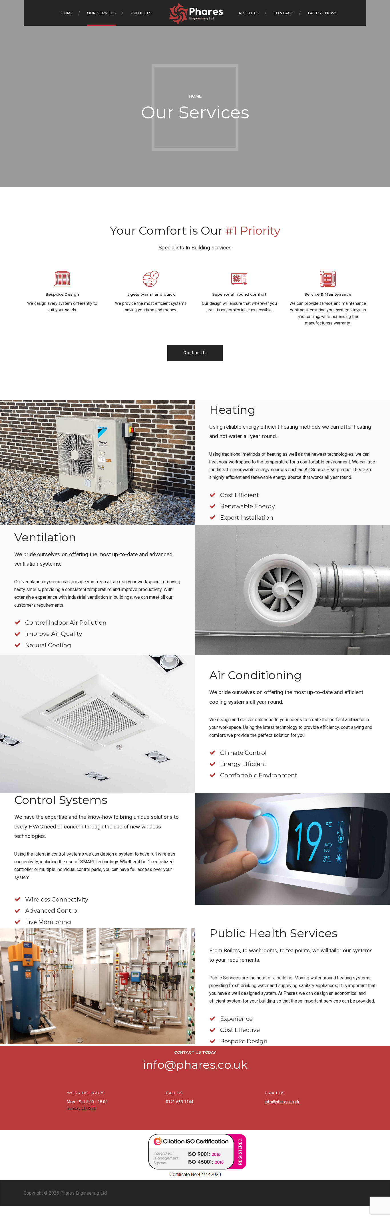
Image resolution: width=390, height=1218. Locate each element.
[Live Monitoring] (17, 922)
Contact (283, 13)
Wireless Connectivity (56, 899)
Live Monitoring (48, 921)
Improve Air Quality (53, 633)
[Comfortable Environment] (212, 775)
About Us (248, 13)
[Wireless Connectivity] (17, 899)
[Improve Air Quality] (17, 634)
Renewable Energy (247, 506)
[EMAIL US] (255, 1096)
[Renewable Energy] (212, 506)
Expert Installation (246, 517)
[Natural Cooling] (17, 645)
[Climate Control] (212, 752)
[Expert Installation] (212, 517)
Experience (236, 1018)
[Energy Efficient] (212, 764)
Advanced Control (52, 910)
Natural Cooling (48, 645)
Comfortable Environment (258, 775)
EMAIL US (275, 1092)
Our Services (101, 13)
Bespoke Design (244, 1041)
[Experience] (212, 1018)
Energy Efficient (243, 763)
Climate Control (243, 752)
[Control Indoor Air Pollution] (17, 622)
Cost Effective (240, 1029)
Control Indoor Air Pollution (65, 622)
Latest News (322, 13)
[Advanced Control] (17, 911)
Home (67, 13)
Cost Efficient (239, 495)
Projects (141, 13)
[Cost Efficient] (212, 495)
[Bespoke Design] (212, 1041)
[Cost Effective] (212, 1030)
